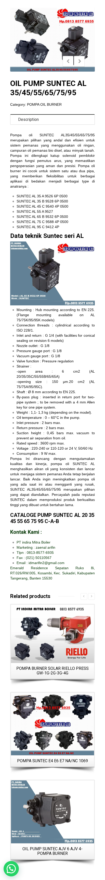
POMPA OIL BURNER (44, 104)
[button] (11, 868)
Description (28, 119)
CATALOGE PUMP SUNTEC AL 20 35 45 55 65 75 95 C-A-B (52, 518)
